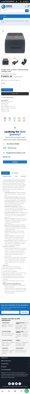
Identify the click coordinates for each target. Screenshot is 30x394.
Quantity (3, 83)
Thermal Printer (18, 334)
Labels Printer (25, 334)
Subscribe (25, 312)
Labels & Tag (5, 351)
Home (2, 21)
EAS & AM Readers (5, 350)
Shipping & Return (7, 176)
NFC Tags (9, 333)
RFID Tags (4, 333)
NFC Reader (24, 328)
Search (27, 10)
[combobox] (15, 10)
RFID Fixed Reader (19, 325)
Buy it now (15, 93)
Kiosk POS (11, 326)
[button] (28, 6)
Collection (15, 391)
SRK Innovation (10, 386)
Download (23, 176)
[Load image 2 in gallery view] (15, 61)
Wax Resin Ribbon (24, 342)
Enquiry (15, 162)
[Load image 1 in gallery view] (5, 61)
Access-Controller (22, 351)
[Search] (21, 391)
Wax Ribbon (17, 342)
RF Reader (12, 350)
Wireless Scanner (5, 342)
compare (11, 97)
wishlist (4, 97)
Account (9, 391)
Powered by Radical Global (21, 386)
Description (5, 173)
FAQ (16, 176)
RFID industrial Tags (8, 335)
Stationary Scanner (5, 345)
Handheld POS (4, 326)
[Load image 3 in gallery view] (24, 61)
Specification (15, 173)
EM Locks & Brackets (19, 350)
